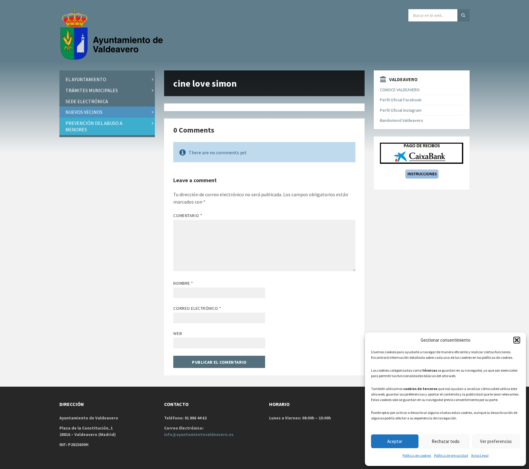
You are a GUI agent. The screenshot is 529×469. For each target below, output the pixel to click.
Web (177, 333)
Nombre (183, 283)
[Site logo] (113, 58)
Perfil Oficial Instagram (401, 110)
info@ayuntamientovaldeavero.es (199, 434)
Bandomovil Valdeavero (401, 120)
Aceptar (394, 441)
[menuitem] (107, 79)
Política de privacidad (451, 455)
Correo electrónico (197, 308)
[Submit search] (463, 15)
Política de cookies (417, 455)
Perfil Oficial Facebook (401, 100)
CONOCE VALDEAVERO (400, 89)
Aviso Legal (480, 455)
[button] (517, 340)
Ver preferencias (496, 441)
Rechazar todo (446, 441)
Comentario (187, 215)
